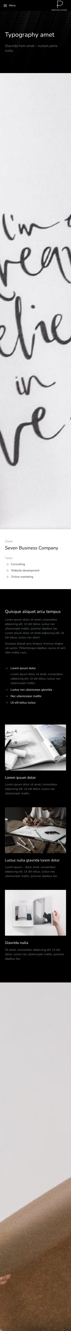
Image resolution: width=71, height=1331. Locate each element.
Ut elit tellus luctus (23, 703)
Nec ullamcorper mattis (26, 696)
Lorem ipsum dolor (23, 668)
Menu (12, 5)
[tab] (35, 669)
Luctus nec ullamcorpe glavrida (31, 690)
